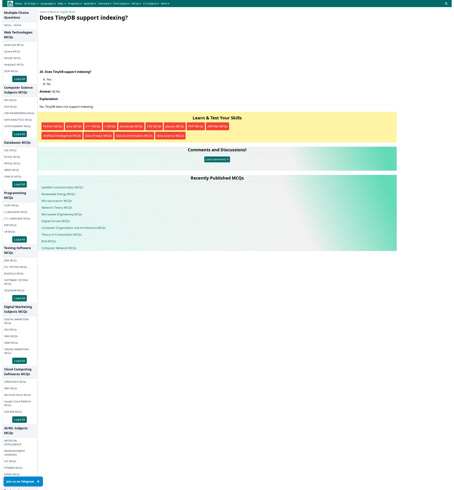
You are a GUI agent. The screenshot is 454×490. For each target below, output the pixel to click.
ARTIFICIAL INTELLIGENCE (12, 442)
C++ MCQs (93, 126)
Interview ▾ (104, 3)
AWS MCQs (10, 388)
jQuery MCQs (12, 51)
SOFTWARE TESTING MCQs (16, 281)
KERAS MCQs (12, 474)
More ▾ (165, 3)
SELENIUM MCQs (14, 290)
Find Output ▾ (121, 3)
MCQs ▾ (136, 3)
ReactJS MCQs (12, 58)
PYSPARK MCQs (13, 467)
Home (18, 3)
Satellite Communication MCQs (62, 187)
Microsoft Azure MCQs (17, 395)
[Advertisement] (66, 44)
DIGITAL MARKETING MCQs (16, 321)
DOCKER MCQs (13, 411)
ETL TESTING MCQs (15, 267)
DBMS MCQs (11, 170)
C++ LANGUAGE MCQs (17, 218)
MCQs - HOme (12, 25)
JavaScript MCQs (14, 44)
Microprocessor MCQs (56, 201)
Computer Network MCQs (58, 248)
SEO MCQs (10, 329)
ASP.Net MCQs (217, 126)
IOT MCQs (10, 461)
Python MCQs (52, 126)
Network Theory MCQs (56, 208)
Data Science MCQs (170, 136)
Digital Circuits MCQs (55, 221)
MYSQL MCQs (12, 163)
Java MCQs (74, 126)
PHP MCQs (10, 225)
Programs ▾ (75, 3)
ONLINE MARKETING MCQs (16, 351)
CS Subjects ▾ (151, 3)
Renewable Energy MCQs (58, 194)
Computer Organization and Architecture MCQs (73, 228)
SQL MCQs (10, 150)
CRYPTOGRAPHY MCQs (17, 126)
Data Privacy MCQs (98, 136)
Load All (19, 79)
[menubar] (93, 3)
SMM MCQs (11, 342)
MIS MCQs (10, 100)
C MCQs (110, 126)
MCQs (53, 11)
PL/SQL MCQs (12, 156)
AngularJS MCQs (14, 64)
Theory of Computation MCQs (61, 234)
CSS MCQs (154, 126)
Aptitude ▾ (90, 3)
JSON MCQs (11, 71)
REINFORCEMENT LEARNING (14, 452)
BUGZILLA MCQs (14, 273)
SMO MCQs (11, 336)
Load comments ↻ (217, 159)
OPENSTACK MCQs (15, 381)
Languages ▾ (48, 3)
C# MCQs (9, 231)
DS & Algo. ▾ (31, 3)
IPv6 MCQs (48, 241)
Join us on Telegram (20, 481)
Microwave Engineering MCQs (61, 214)
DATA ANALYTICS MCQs (18, 119)
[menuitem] (19, 3)
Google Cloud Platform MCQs (17, 403)
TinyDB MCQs (67, 11)
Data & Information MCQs (134, 136)
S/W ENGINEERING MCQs (19, 113)
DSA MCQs (10, 106)
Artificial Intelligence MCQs (62, 136)
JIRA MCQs (10, 260)
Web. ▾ (62, 3)
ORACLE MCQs (12, 176)
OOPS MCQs (11, 205)
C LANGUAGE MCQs (15, 212)
